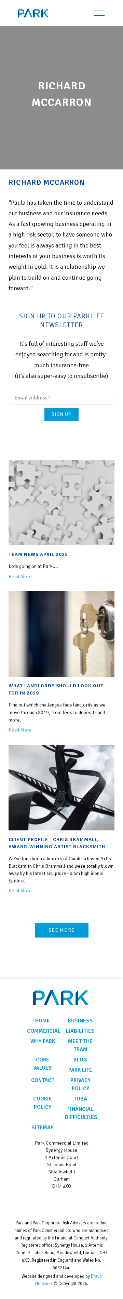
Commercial (42, 1031)
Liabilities (80, 1031)
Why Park (42, 1041)
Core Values (42, 1063)
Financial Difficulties (80, 1113)
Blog (80, 1059)
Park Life (80, 1070)
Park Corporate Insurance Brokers (42, 13)
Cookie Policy (42, 1102)
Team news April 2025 (38, 554)
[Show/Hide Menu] (99, 13)
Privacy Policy (80, 1084)
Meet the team (80, 1045)
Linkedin (61, 1202)
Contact (42, 1080)
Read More (20, 576)
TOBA (80, 1098)
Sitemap (42, 1127)
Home (42, 1020)
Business (80, 1020)
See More (62, 930)
